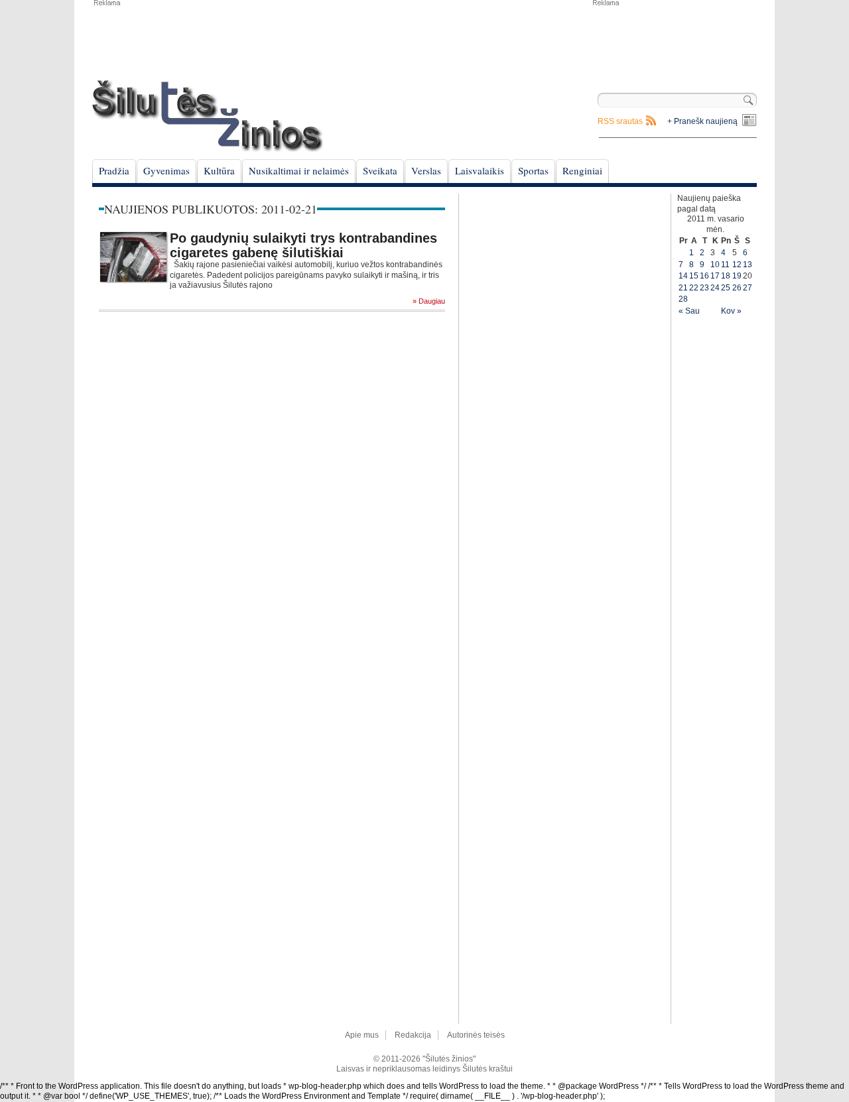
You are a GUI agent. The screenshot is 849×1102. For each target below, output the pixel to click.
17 (715, 275)
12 (737, 264)
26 (737, 287)
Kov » (731, 311)
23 (704, 287)
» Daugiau (429, 301)
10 (715, 264)
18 (725, 275)
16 (704, 275)
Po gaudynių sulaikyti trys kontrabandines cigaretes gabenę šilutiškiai (303, 245)
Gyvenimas (166, 170)
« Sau (689, 311)
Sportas (533, 170)
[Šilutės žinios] (207, 116)
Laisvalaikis (479, 170)
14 (683, 275)
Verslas (426, 170)
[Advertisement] (674, 40)
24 (715, 287)
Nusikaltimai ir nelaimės (299, 170)
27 (747, 287)
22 (693, 287)
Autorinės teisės (476, 1035)
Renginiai (582, 170)
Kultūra (219, 170)
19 (737, 275)
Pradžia (114, 170)
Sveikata (380, 170)
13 (747, 264)
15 (693, 275)
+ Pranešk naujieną (702, 121)
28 (683, 299)
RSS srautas (620, 121)
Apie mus (362, 1035)
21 (683, 287)
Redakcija (413, 1035)
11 (725, 264)
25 (725, 287)
